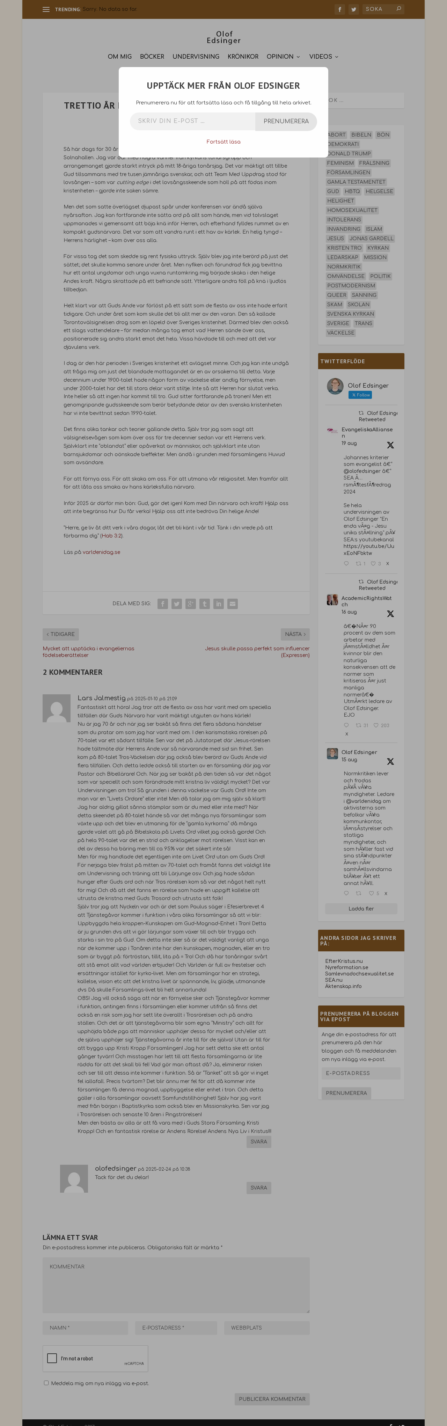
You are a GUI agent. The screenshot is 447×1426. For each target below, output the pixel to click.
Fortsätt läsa (224, 142)
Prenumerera (286, 121)
